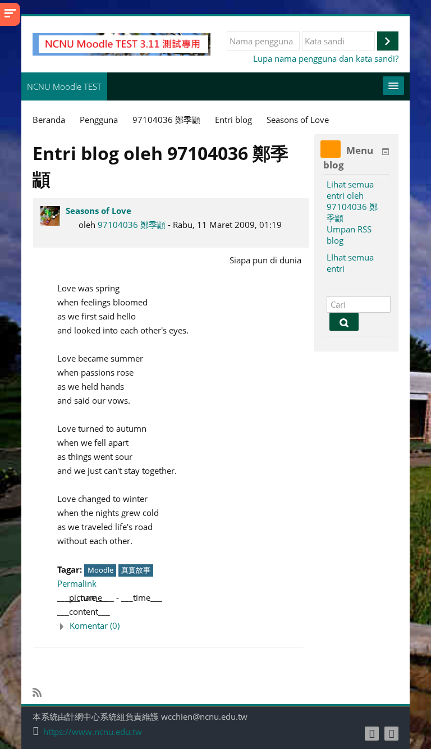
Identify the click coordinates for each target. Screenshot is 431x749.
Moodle (100, 570)
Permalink (77, 583)
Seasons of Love (98, 210)
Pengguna (99, 119)
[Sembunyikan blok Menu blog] (385, 151)
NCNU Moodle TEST (64, 86)
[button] (180, 626)
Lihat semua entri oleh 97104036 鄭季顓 (352, 201)
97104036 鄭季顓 (132, 224)
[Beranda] (121, 43)
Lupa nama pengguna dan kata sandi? (325, 58)
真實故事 (135, 570)
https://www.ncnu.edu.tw (92, 732)
